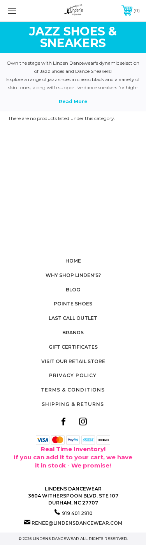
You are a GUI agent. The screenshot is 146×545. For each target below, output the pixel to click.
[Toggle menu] (21, 10)
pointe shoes (73, 304)
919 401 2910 (77, 513)
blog (73, 290)
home (73, 261)
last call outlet (73, 318)
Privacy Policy (73, 375)
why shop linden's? (73, 275)
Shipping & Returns (73, 404)
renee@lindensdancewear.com (77, 523)
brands (73, 332)
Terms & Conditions (73, 390)
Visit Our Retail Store (73, 361)
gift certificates (73, 347)
